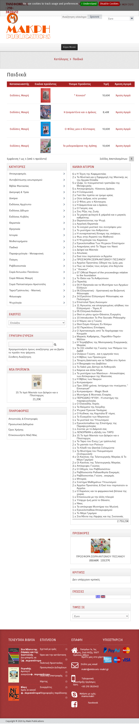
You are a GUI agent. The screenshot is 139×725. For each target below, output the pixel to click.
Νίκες (80, 503)
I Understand (88, 3)
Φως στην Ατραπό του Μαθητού (95, 236)
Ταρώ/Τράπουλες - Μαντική (27, 290)
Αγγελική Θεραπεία (87, 223)
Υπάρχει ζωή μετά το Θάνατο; (93, 500)
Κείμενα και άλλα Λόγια (89, 370)
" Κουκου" (80, 95)
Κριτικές (78, 572)
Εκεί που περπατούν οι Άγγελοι (94, 256)
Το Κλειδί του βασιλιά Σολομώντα (95, 447)
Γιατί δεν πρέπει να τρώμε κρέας (95, 195)
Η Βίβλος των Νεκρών (89, 379)
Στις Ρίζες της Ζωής (88, 211)
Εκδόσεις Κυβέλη (21, 216)
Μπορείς (82, 478)
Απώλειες (82, 252)
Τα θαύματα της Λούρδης (91, 406)
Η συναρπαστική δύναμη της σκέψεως (98, 233)
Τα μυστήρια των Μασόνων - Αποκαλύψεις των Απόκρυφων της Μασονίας (101, 375)
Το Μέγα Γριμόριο (87, 513)
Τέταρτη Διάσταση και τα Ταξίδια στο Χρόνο (101, 360)
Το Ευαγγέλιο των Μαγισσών (93, 416)
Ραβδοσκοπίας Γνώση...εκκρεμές (95, 475)
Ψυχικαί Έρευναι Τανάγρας (92, 410)
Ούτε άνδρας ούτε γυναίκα (92, 198)
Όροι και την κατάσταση (53, 654)
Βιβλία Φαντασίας (21, 185)
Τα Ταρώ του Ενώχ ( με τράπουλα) (96, 441)
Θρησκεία (17, 228)
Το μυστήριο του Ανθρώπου (92, 230)
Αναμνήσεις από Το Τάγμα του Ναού (97, 246)
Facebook (93, 702)
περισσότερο (33, 660)
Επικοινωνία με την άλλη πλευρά (95, 496)
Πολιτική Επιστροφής (51, 675)
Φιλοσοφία (18, 296)
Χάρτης (44, 681)
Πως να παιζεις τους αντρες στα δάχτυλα (100, 265)
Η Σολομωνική (85, 191)
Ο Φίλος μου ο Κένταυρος (80, 129)
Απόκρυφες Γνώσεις (88, 465)
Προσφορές (80, 533)
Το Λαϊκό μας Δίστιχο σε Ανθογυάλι (96, 366)
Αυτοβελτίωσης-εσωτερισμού (27, 179)
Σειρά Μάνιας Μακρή (23, 278)
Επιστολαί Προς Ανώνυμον (92, 302)
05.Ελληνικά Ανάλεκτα (89, 311)
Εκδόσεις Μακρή (19, 95)
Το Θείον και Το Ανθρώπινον (93, 278)
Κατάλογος (61, 59)
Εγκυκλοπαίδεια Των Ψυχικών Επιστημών (101, 243)
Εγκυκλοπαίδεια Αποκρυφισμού (94, 509)
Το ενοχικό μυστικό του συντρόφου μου (99, 226)
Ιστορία (15, 235)
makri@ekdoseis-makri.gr (95, 669)
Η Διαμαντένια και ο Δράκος (80, 112)
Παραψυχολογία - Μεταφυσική (29, 253)
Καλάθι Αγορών (83, 167)
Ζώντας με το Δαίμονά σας (92, 428)
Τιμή (106, 84)
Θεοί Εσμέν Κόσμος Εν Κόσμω (94, 324)
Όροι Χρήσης (16, 429)
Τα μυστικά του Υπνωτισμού (93, 419)
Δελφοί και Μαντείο (87, 249)
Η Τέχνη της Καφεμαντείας (91, 173)
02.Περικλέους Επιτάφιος (91, 327)
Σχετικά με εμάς (48, 649)
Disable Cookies (109, 3)
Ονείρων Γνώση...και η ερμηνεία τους (98, 353)
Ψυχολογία (18, 302)
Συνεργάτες (46, 687)
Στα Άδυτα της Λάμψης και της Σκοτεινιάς (100, 516)
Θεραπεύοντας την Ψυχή (91, 220)
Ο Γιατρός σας (85, 208)
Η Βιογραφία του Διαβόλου (92, 363)
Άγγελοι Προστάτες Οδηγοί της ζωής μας (100, 262)
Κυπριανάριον (84, 382)
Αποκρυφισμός (20, 173)
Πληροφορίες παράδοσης (53, 693)
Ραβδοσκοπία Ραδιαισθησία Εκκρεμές (98, 472)
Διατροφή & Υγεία (21, 192)
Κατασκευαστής (19, 84)
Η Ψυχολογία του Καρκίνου (92, 239)
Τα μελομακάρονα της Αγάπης (80, 145)
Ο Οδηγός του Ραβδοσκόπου (93, 469)
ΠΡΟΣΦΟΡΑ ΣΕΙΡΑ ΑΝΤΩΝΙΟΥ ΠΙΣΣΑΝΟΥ (101, 259)
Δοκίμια (15, 198)
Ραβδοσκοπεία (19, 265)
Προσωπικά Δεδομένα (21, 424)
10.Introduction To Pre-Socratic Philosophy (101, 317)
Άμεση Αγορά (123, 95)
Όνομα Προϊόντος (80, 84)
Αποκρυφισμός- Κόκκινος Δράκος (96, 188)
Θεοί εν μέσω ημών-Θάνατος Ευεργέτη (99, 314)
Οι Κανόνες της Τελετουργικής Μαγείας (99, 462)
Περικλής (82, 281)
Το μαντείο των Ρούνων (90, 444)
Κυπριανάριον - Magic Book (92, 391)
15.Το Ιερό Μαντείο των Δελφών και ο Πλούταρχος (37, 394)
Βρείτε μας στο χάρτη (93, 657)
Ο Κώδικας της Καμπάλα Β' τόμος (96, 413)
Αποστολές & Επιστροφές (23, 418)
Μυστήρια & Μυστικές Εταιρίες (94, 394)
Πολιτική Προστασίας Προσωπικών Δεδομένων (53, 665)
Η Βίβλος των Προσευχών (91, 357)
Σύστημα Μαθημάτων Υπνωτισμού (96, 482)
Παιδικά (78, 59)
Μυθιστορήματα (20, 241)
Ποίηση (15, 259)
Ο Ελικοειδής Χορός (88, 403)
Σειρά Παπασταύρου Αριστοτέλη (29, 284)
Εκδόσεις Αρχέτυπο (22, 204)
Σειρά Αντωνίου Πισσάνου (26, 271)
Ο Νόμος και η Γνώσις (89, 320)
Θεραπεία (16, 222)
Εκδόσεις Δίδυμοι (21, 210)
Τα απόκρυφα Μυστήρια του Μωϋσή (97, 506)
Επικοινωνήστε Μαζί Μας (23, 435)
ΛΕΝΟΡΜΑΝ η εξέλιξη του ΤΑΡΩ (95, 432)
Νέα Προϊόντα (19, 369)
